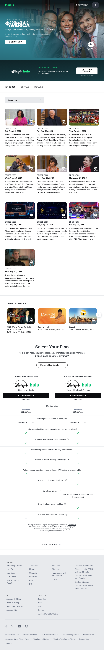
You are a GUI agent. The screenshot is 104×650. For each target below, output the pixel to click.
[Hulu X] (14, 626)
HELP (8, 596)
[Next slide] (98, 314)
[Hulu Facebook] (8, 626)
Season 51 (12, 100)
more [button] (52, 30)
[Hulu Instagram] (26, 626)
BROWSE (10, 562)
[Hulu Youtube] (21, 626)
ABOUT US (42, 596)
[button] (10, 86)
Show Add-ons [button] (49, 545)
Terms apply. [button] (72, 525)
